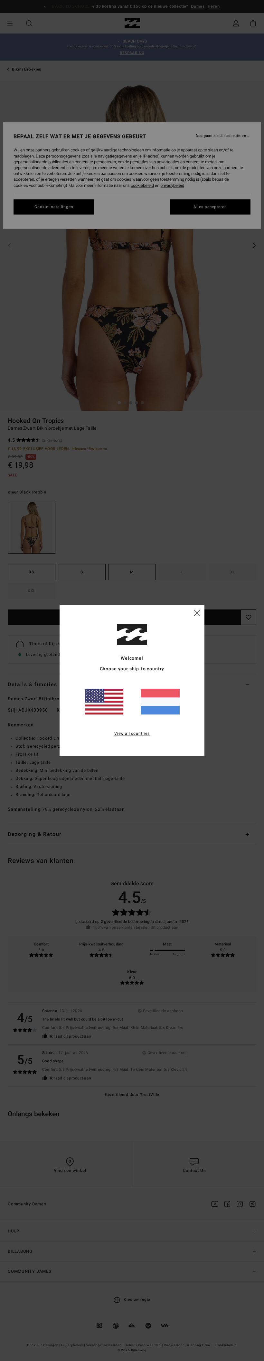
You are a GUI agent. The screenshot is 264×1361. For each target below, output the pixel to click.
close (197, 612)
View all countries (132, 733)
